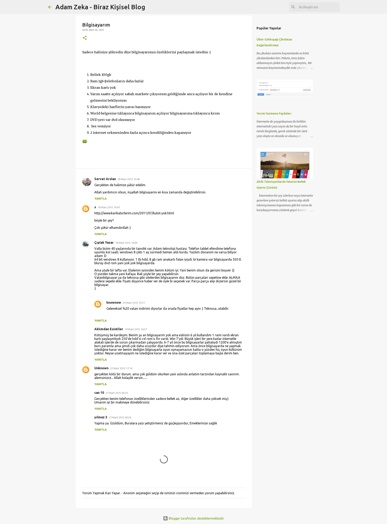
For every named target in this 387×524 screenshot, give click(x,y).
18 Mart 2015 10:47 (109, 207)
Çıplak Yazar (104, 242)
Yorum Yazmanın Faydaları (274, 113)
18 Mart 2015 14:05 (126, 242)
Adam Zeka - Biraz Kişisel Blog (100, 6)
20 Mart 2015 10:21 (134, 302)
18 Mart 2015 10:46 (129, 179)
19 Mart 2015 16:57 (136, 329)
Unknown (101, 368)
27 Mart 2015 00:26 (120, 417)
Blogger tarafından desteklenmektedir (196, 518)
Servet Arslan (105, 179)
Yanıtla (100, 198)
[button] (84, 38)
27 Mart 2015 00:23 (117, 392)
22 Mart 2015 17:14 (121, 368)
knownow (113, 302)
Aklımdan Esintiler (108, 329)
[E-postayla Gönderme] (84, 143)
